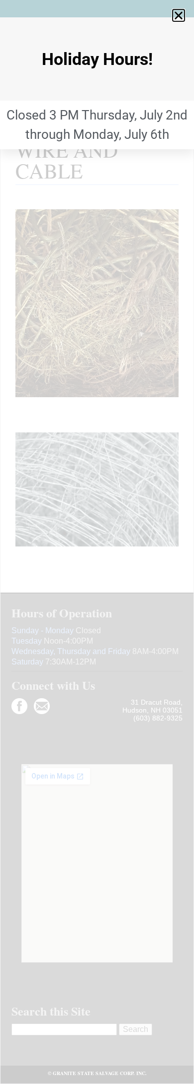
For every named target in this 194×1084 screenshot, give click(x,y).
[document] (97, 542)
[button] (178, 15)
